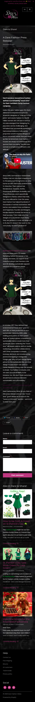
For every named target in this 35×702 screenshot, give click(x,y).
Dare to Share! (10, 29)
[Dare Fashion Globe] (10, 16)
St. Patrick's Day (8, 576)
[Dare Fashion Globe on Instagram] (13, 687)
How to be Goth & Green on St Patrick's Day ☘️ (16, 522)
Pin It (26, 418)
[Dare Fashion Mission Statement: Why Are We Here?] (17, 316)
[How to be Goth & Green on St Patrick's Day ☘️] (17, 503)
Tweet (8, 418)
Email (8, 423)
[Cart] (29, 9)
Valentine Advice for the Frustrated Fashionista (16, 620)
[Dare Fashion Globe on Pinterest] (9, 687)
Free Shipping (7, 661)
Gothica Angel (11, 530)
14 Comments (18, 526)
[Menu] (24, 9)
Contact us (7, 657)
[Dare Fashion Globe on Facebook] (5, 687)
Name (5, 439)
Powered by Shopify (9, 697)
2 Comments (20, 571)
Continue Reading (9, 544)
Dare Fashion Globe (14, 694)
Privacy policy (7, 674)
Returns (5, 664)
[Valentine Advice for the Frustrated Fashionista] (17, 604)
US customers (7, 667)
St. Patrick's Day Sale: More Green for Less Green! (14, 565)
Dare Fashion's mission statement (15, 251)
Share (18, 418)
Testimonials (7, 671)
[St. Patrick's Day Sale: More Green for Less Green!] (17, 554)
